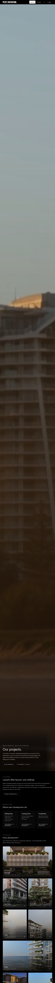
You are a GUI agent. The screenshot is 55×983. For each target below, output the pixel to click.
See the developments (9, 764)
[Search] (44, 2)
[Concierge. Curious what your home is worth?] (52, 980)
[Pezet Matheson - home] (10, 2)
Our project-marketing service (10, 793)
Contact (39, 2)
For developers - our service (23, 764)
